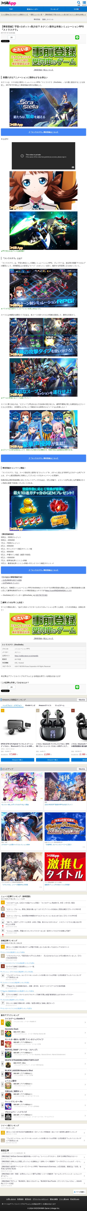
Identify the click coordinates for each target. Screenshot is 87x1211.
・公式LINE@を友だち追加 (11, 580)
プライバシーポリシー (40, 1199)
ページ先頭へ (80, 1192)
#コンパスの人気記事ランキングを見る (13, 952)
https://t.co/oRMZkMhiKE (54, 590)
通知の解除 (54, 1199)
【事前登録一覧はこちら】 (43, 70)
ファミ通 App (8, 3)
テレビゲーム (59, 705)
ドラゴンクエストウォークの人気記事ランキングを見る (18, 963)
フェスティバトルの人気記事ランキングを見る (15, 982)
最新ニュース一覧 (36, 14)
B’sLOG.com (74, 1199)
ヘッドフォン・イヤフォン (12, 705)
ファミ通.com (64, 1199)
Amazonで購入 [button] (17, 760)
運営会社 (28, 1199)
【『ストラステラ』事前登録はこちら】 (43, 132)
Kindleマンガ (30, 705)
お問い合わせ (11, 1199)
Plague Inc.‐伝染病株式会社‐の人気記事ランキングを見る (18, 991)
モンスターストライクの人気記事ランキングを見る (17, 1008)
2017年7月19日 (41, 595)
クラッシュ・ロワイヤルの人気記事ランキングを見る (17, 971)
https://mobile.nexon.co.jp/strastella (26, 656)
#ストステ (68, 590)
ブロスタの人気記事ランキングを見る (13, 999)
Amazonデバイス (45, 705)
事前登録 (37, 19)
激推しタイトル (47, 19)
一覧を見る (81, 700)
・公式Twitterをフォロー (10, 583)
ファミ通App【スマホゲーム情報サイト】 (15, 14)
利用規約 (20, 1199)
